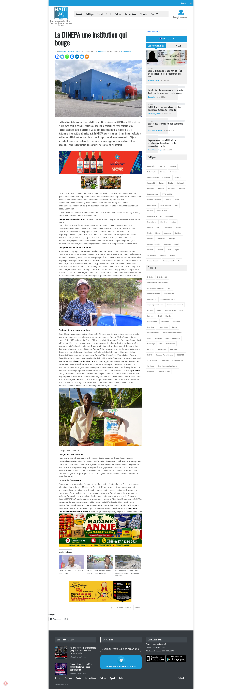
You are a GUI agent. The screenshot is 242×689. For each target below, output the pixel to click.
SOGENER (180, 355)
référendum (162, 349)
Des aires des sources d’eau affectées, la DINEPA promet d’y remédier (128, 573)
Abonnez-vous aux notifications (120, 649)
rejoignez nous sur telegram (121, 667)
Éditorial (143, 14)
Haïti (176, 205)
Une (179, 261)
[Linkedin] (77, 56)
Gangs (159, 310)
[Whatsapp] (67, 56)
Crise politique (169, 294)
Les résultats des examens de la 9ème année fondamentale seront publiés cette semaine (165, 92)
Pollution (167, 244)
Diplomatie (180, 183)
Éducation (151, 97)
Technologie (157, 150)
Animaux (173, 166)
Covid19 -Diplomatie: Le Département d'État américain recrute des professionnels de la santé (165, 73)
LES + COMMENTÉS (156, 45)
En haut (181, 678)
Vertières (150, 366)
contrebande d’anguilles (155, 288)
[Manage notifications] (6, 683)
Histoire (150, 211)
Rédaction (102, 51)
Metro (149, 338)
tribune (172, 255)
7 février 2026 (162, 277)
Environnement (152, 194)
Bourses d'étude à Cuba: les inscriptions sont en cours (165, 125)
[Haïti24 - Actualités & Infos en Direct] (61, 17)
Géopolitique (151, 205)
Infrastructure (152, 322)
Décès (170, 183)
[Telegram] (82, 56)
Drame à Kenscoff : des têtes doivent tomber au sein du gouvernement (81, 667)
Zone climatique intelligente (167, 366)
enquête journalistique (155, 305)
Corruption (166, 177)
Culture (118, 14)
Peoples (150, 239)
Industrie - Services (66, 51)
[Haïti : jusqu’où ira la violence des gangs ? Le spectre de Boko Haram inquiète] (61, 652)
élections (150, 372)
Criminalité (151, 183)
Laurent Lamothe (153, 333)
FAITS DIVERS (167, 194)
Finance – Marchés (154, 200)
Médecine (168, 227)
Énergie (182, 189)
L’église (150, 227)
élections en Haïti (164, 372)
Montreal (158, 338)
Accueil (79, 14)
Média (149, 233)
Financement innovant (175, 305)
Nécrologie (151, 344)
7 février (150, 277)
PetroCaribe (170, 344)
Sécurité (160, 250)
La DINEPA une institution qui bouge (91, 38)
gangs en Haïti (170, 310)
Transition (165, 360)
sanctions (173, 349)
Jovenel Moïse (163, 327)
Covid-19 (154, 14)
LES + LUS (177, 45)
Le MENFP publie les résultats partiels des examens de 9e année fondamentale (164, 108)
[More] (87, 56)
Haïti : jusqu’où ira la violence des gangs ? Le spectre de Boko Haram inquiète (83, 650)
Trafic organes (152, 360)
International (130, 14)
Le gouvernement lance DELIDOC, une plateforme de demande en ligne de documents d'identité (162, 143)
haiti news (150, 316)
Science (150, 250)
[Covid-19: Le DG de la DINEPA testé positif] (71, 562)
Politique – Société (153, 244)
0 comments (126, 51)
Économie (150, 189)
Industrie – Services (154, 216)
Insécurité (169, 216)
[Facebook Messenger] (72, 56)
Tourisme (163, 255)
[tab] (156, 46)
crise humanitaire (153, 294)
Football (150, 310)
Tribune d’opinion (153, 261)
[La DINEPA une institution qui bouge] (98, 88)
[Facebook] (57, 56)
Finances (168, 200)
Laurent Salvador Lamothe (172, 333)
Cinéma (163, 172)
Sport (108, 14)
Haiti (181, 310)
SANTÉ (149, 355)
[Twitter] (62, 56)
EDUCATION (151, 299)
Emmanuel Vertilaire (167, 299)
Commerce (174, 172)
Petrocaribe (161, 239)
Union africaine (177, 360)
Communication (153, 177)
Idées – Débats (162, 211)
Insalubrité (165, 322)
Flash (177, 200)
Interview (163, 222)
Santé (157, 80)
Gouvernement (165, 205)
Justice (173, 222)
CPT (169, 288)
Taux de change (167, 38)
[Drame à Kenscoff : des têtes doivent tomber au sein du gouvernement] (61, 669)
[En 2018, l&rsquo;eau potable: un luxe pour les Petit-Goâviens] (100, 562)
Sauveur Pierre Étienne (164, 355)
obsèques (167, 233)
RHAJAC (150, 349)
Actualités (151, 166)
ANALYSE (162, 166)
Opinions (178, 233)
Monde (157, 233)
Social (100, 14)
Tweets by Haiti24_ (153, 31)
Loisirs (159, 227)
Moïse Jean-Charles (172, 338)
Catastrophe (151, 172)
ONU (160, 344)
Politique (90, 14)
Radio (121, 678)
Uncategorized (168, 261)
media (178, 227)
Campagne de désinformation (157, 283)
